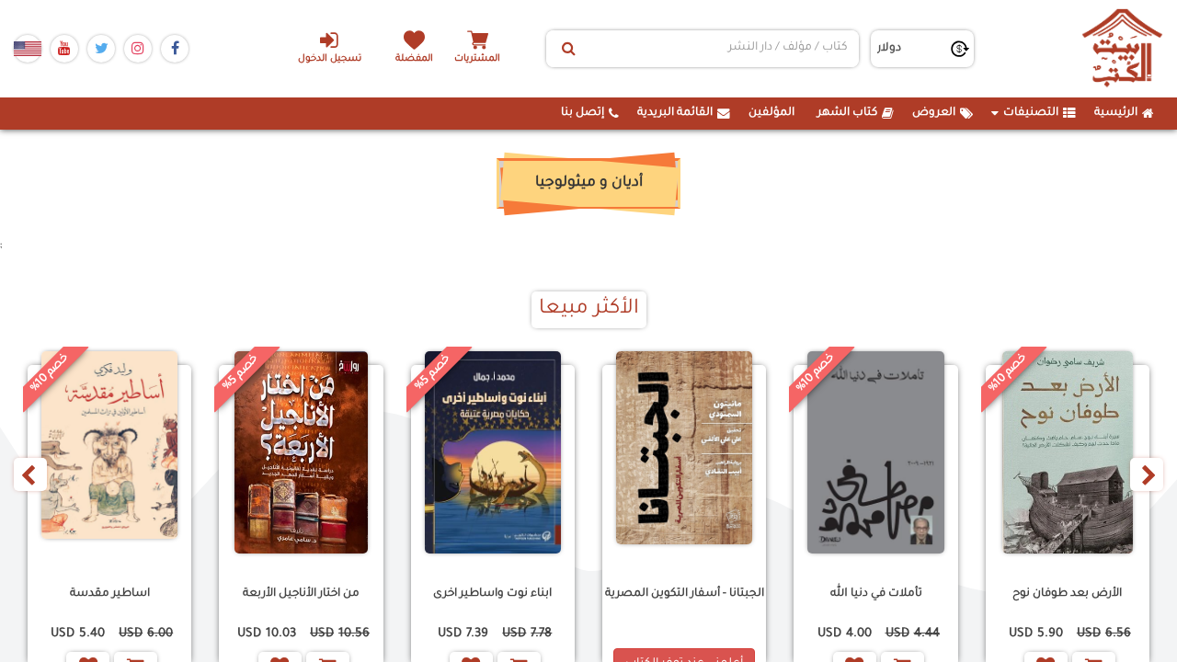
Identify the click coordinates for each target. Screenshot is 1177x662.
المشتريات (477, 59)
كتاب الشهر (847, 113)
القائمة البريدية (675, 113)
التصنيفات (1030, 113)
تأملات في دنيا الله (876, 594)
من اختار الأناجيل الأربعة (301, 594)
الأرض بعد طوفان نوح (1067, 594)
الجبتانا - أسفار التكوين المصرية (684, 594)
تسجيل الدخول (329, 59)
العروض (933, 113)
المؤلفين (771, 113)
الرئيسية (1115, 113)
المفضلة (414, 59)
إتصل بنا (582, 113)
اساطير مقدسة (110, 594)
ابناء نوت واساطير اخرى (492, 594)
